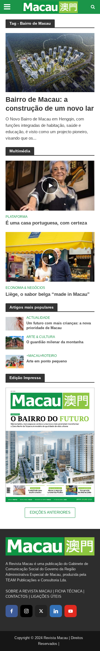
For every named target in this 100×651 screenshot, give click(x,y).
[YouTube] (70, 611)
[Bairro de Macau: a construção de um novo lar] (50, 62)
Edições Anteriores (50, 512)
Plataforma (17, 216)
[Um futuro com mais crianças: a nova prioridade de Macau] (15, 323)
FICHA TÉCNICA (68, 591)
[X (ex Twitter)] (41, 611)
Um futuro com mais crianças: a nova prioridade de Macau (58, 325)
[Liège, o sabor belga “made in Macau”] (50, 256)
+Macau (33, 355)
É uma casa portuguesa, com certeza (46, 223)
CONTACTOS (17, 596)
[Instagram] (26, 611)
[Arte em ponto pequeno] (15, 361)
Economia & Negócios (25, 287)
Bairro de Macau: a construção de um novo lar (50, 103)
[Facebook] (12, 611)
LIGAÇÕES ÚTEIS (46, 596)
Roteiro (49, 355)
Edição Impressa (25, 377)
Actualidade (38, 317)
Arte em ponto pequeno (46, 361)
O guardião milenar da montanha (54, 342)
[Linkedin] (56, 611)
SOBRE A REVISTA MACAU (29, 591)
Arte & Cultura (40, 337)
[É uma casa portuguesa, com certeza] (50, 185)
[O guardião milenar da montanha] (15, 342)
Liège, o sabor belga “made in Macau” (48, 294)
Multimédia (19, 151)
